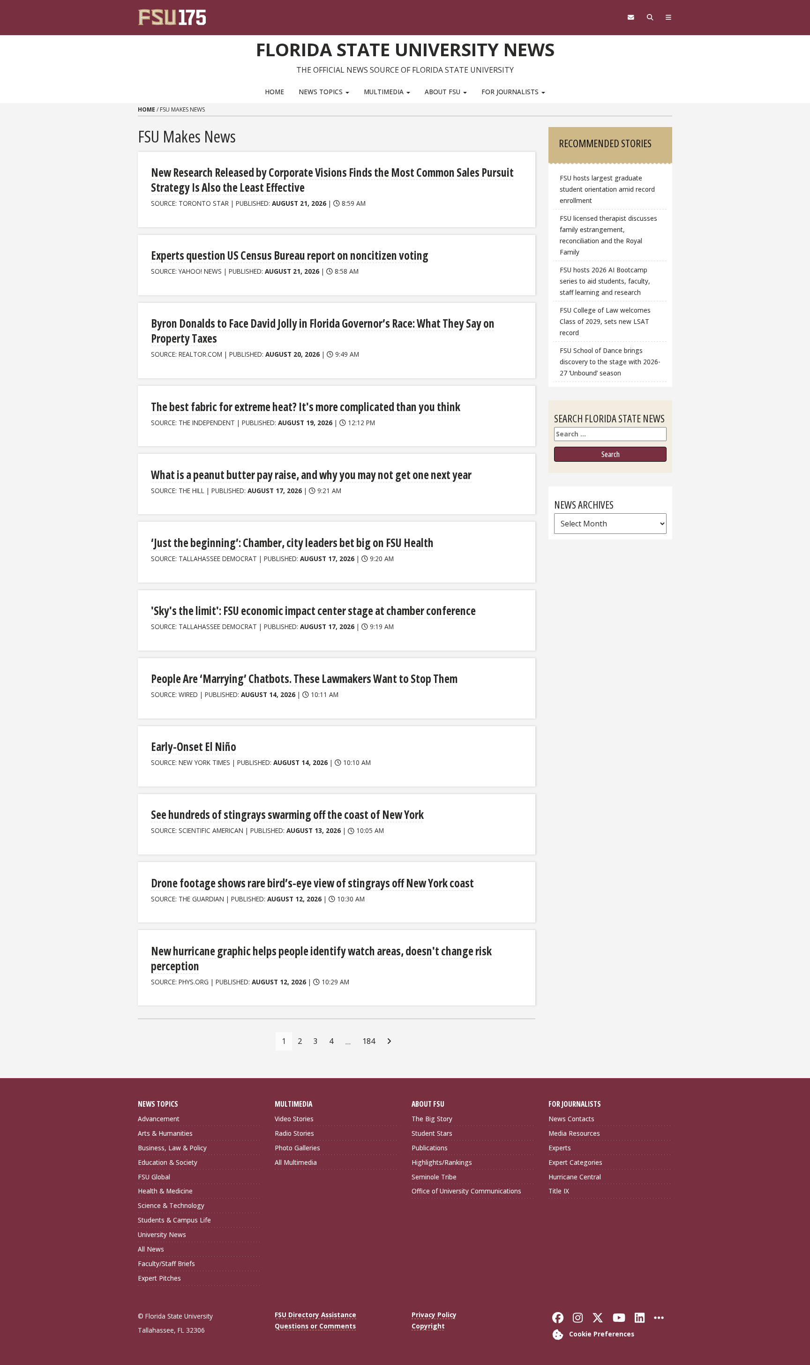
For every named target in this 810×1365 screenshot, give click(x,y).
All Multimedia (296, 1162)
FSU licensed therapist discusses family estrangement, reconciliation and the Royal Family (608, 235)
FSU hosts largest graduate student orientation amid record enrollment (607, 189)
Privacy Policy (434, 1314)
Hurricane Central (574, 1176)
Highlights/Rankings (442, 1162)
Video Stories (294, 1118)
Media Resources (574, 1133)
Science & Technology (171, 1205)
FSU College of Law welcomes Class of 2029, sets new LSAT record (605, 321)
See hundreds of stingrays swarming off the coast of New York (287, 814)
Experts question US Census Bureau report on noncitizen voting (289, 255)
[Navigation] (669, 17)
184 (368, 1041)
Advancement (159, 1118)
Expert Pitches (159, 1278)
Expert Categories (575, 1162)
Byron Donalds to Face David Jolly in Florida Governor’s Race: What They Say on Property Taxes (323, 330)
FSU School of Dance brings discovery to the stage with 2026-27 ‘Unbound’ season (610, 361)
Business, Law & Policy (172, 1147)
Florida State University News (405, 49)
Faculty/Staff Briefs (166, 1263)
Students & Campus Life (174, 1219)
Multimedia (384, 91)
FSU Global (154, 1176)
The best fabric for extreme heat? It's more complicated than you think (305, 406)
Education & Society (167, 1162)
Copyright (428, 1325)
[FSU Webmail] (630, 17)
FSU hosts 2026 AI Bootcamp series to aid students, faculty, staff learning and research (605, 281)
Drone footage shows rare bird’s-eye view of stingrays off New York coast (312, 883)
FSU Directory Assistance (315, 1314)
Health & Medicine (165, 1190)
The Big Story (432, 1118)
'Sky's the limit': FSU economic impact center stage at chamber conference (313, 610)
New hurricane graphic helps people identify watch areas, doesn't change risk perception (321, 958)
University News (162, 1234)
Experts (559, 1147)
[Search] (650, 17)
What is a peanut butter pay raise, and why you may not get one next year (311, 474)
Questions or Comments (315, 1325)
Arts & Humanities (165, 1133)
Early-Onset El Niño (193, 746)
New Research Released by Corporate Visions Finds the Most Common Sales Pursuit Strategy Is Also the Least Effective (332, 180)
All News (151, 1249)
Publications (430, 1147)
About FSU (443, 91)
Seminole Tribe (434, 1176)
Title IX (558, 1190)
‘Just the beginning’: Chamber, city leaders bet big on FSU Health (292, 542)
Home (274, 91)
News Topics (322, 91)
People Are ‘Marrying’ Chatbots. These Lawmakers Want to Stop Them (304, 678)
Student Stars (432, 1133)
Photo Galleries (297, 1147)
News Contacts (571, 1118)
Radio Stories (294, 1133)
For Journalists (510, 91)
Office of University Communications (466, 1190)
